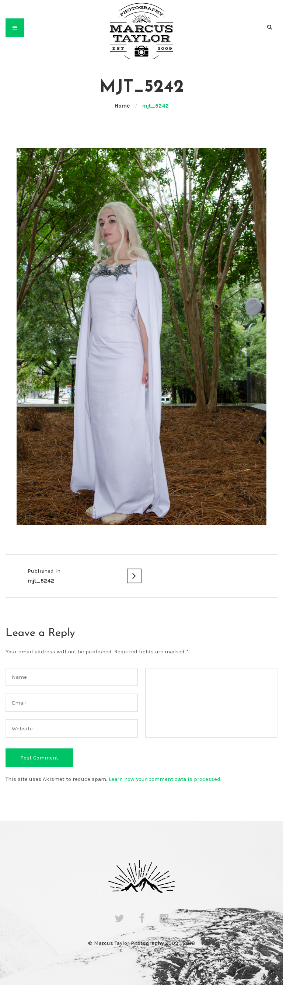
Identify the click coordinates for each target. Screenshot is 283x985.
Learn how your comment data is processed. (165, 779)
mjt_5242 (44, 575)
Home (122, 105)
